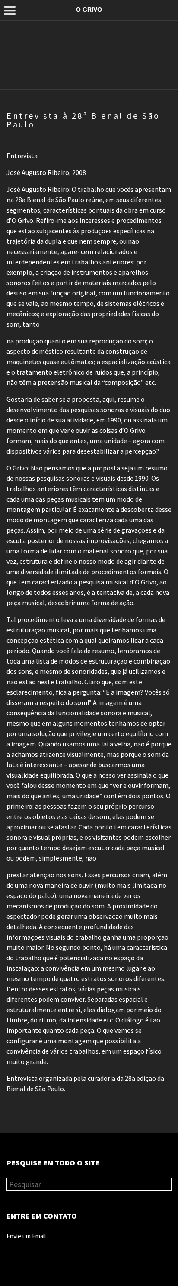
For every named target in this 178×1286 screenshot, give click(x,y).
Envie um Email (26, 1236)
